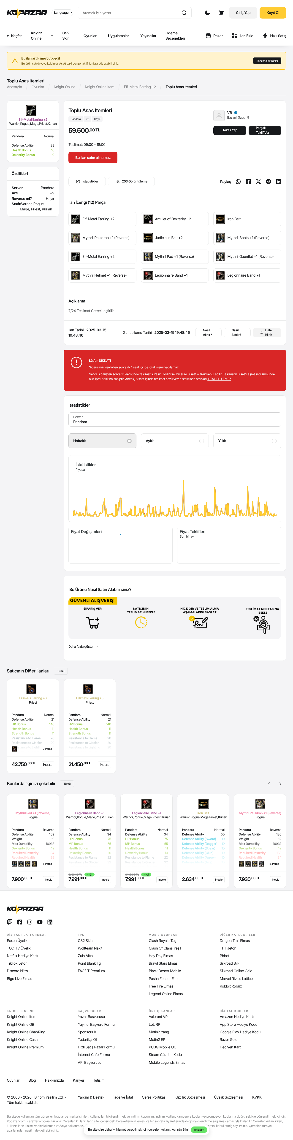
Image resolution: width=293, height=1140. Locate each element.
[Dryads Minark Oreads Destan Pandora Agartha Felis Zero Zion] (174, 419)
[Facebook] (248, 181)
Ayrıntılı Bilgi (180, 1130)
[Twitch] (9, 922)
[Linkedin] (278, 181)
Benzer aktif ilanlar (267, 61)
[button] (280, 783)
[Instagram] (30, 922)
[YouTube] (40, 922)
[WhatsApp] (238, 181)
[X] (258, 181)
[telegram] (268, 181)
